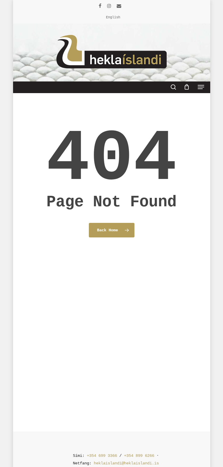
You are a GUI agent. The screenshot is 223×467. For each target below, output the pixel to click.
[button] (201, 87)
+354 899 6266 (139, 455)
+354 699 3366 (102, 455)
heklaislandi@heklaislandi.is (126, 463)
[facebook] (100, 6)
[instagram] (109, 6)
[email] (119, 6)
